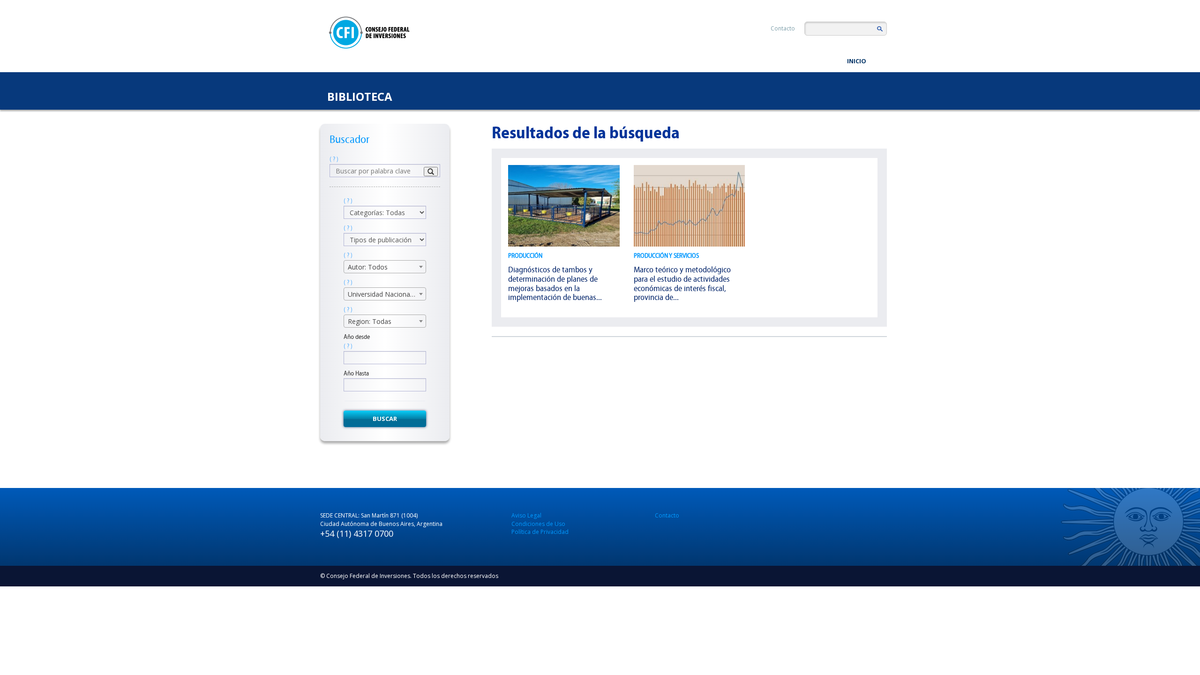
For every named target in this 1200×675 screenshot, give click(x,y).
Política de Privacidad (540, 532)
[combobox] (385, 266)
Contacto (783, 28)
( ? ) (334, 159)
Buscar (385, 418)
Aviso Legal (526, 515)
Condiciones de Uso (538, 524)
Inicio (856, 61)
